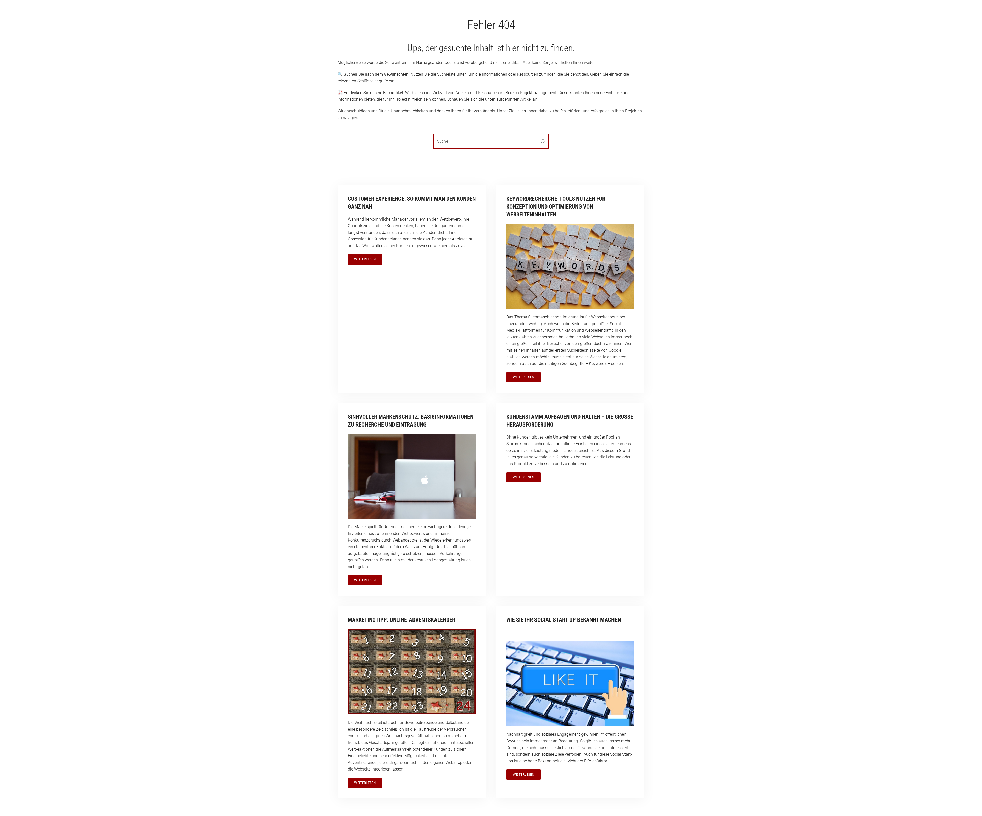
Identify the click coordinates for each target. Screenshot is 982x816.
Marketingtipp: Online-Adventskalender (401, 620)
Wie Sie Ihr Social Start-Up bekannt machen (563, 620)
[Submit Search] (543, 141)
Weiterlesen (365, 259)
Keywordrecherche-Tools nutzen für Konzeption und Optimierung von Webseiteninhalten (555, 207)
